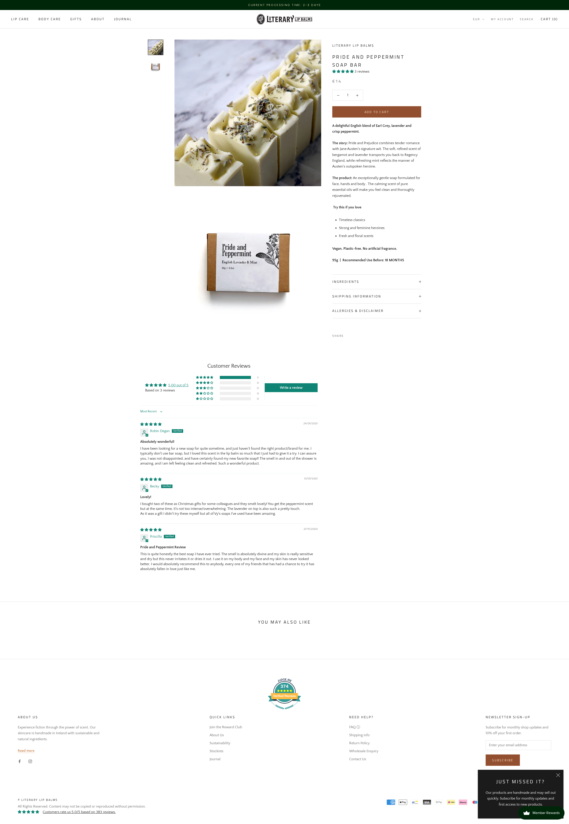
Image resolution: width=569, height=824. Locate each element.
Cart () (549, 19)
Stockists (216, 751)
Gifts (76, 19)
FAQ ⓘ (354, 727)
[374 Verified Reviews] (284, 712)
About (98, 19)
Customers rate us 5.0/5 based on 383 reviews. (79, 812)
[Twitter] (354, 334)
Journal (123, 19)
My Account (502, 19)
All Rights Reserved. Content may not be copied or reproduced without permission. (82, 806)
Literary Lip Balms (353, 45)
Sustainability (220, 743)
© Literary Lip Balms (38, 800)
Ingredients (345, 281)
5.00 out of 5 (178, 385)
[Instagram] (30, 761)
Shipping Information (356, 296)
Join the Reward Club (226, 727)
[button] (343, 72)
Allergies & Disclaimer (358, 310)
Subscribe (502, 760)
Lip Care (20, 19)
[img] (151, 424)
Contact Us (357, 759)
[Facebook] (348, 334)
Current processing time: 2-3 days (284, 5)
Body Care (49, 19)
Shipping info (359, 735)
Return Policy (359, 743)
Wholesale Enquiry (363, 751)
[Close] (558, 775)
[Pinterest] (359, 334)
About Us (217, 735)
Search (527, 19)
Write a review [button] (291, 388)
